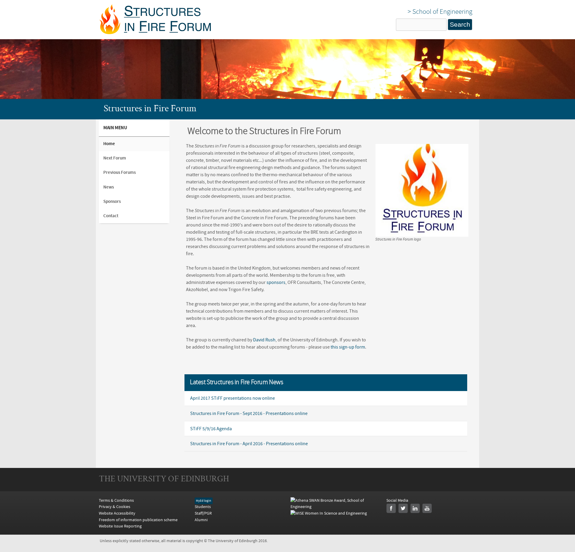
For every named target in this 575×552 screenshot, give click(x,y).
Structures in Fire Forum (150, 109)
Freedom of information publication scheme (138, 520)
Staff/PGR (203, 513)
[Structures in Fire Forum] (155, 33)
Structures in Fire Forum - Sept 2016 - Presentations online (249, 413)
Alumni (201, 520)
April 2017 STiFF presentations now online (232, 398)
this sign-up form (348, 347)
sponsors (276, 282)
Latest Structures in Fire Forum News (236, 382)
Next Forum (114, 158)
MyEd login (203, 501)
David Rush (264, 340)
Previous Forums (119, 172)
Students (203, 507)
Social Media (397, 500)
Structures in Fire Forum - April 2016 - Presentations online (249, 444)
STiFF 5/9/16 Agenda (211, 429)
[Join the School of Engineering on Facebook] (391, 508)
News (108, 187)
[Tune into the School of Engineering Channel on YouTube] (427, 508)
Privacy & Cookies (114, 507)
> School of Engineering (440, 11)
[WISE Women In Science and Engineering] (328, 513)
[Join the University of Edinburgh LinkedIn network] (415, 508)
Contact (110, 216)
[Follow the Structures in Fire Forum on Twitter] (403, 508)
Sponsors (112, 201)
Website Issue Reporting (120, 526)
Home (109, 144)
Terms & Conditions (116, 500)
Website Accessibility (117, 513)
